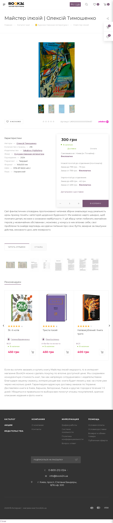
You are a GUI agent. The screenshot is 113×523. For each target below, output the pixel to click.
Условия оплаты (96, 425)
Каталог (9, 419)
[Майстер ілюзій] (10, 265)
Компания (38, 419)
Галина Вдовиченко (20, 339)
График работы (69, 425)
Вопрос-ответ (69, 443)
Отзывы (38, 247)
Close (3, 521)
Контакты (36, 429)
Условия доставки (97, 429)
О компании (38, 425)
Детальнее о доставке (72, 192)
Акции (8, 425)
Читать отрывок (17, 247)
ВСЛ (9, 343)
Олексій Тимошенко (26, 143)
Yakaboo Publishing (32, 150)
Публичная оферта (98, 440)
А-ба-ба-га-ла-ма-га (50, 343)
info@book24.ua (58, 476)
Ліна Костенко (52, 339)
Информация (70, 419)
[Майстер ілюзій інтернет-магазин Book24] (56, 70)
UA (78, 4)
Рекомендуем (12, 282)
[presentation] (3, 326)
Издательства (13, 431)
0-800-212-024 (57, 470)
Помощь (93, 419)
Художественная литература (29, 154)
